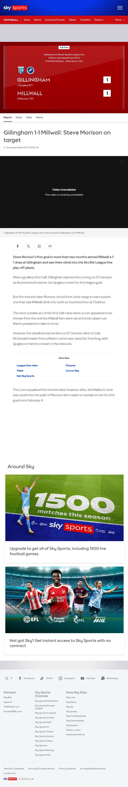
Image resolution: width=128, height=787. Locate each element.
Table (29, 117)
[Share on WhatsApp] (39, 246)
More (118, 20)
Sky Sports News (44, 741)
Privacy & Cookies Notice (41, 768)
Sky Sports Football (45, 713)
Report (8, 117)
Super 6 (8, 702)
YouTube (90, 678)
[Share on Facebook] (17, 246)
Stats (19, 117)
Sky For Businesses (76, 716)
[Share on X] (28, 246)
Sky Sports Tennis (44, 731)
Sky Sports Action (44, 736)
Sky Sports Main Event (46, 701)
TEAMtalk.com (12, 707)
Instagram (69, 678)
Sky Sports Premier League (45, 707)
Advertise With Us (75, 734)
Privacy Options (67, 768)
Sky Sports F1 (42, 727)
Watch (37, 20)
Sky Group (71, 711)
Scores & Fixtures (55, 20)
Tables (72, 20)
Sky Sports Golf (43, 722)
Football (11, 20)
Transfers (85, 20)
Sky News (71, 702)
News (27, 20)
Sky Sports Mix (42, 755)
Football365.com (13, 711)
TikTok (49, 678)
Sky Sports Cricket (44, 718)
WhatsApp (112, 678)
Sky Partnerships (75, 721)
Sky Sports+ (41, 745)
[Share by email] (50, 246)
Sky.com (70, 697)
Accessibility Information (93, 768)
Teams (98, 20)
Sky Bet (8, 697)
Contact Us (10, 773)
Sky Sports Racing (44, 750)
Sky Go (70, 707)
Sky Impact (72, 725)
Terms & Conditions (14, 768)
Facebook (29, 678)
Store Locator (73, 730)
